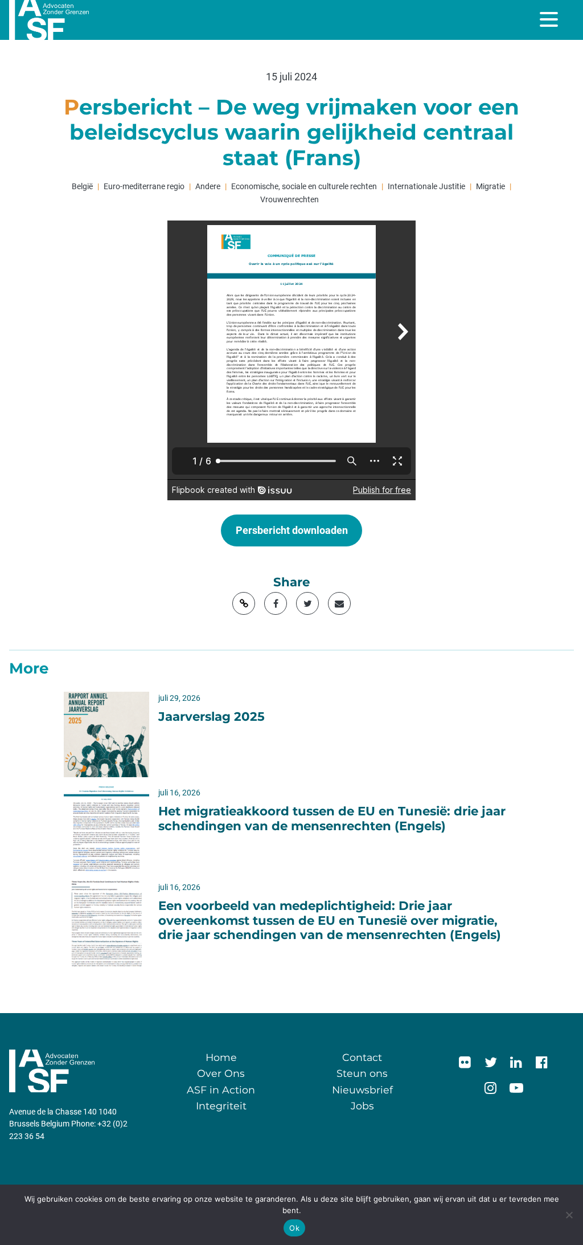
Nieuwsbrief (362, 1090)
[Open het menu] (550, 19)
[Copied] (243, 603)
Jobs (362, 1106)
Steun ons (362, 1073)
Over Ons (221, 1073)
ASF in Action (221, 1090)
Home (221, 1057)
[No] (568, 1214)
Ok (294, 1227)
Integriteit (221, 1106)
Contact (362, 1057)
